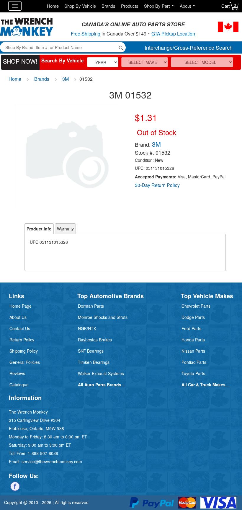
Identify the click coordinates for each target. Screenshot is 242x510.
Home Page (20, 306)
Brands (108, 6)
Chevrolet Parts (196, 306)
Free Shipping (85, 33)
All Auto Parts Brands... (101, 385)
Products (129, 6)
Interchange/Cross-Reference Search (189, 47)
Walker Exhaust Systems (101, 373)
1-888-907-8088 (43, 453)
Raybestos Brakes (95, 340)
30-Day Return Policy (157, 185)
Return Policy (21, 340)
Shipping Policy (23, 351)
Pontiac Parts (194, 362)
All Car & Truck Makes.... (206, 385)
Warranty (65, 229)
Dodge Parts (193, 317)
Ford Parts (191, 328)
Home (53, 6)
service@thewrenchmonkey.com (52, 461)
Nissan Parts (193, 351)
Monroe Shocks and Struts (102, 317)
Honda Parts (193, 340)
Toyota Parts (193, 373)
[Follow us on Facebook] (15, 486)
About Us (18, 317)
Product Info (39, 229)
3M (65, 78)
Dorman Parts (91, 306)
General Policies (24, 362)
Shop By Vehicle (80, 6)
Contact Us (19, 328)
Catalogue (19, 385)
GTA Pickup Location (173, 33)
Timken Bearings (93, 362)
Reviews (17, 373)
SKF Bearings (91, 351)
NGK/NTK (87, 328)
